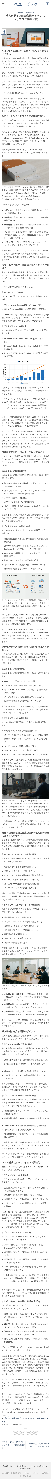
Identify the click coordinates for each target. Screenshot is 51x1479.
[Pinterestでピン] (32, 1433)
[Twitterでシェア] (23, 1433)
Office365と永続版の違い (25, 12)
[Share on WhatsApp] (15, 1433)
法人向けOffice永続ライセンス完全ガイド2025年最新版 (13, 1445)
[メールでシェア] (28, 1433)
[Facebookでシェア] (19, 1433)
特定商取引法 (16, 1473)
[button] (3, 4)
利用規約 (45, 1473)
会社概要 (5, 1473)
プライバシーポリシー (31, 1473)
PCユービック (25, 4)
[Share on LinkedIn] (36, 1433)
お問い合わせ (27, 1476)
